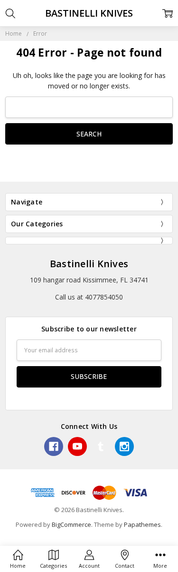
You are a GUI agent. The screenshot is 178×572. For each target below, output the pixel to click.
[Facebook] (53, 446)
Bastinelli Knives (89, 263)
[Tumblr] (100, 446)
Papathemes (142, 524)
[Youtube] (77, 446)
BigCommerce (71, 524)
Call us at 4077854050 (89, 296)
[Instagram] (124, 446)
